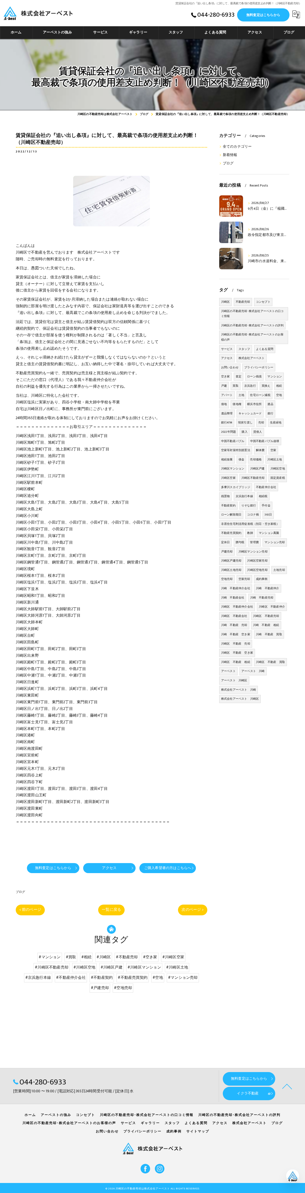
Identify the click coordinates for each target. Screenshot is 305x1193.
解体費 (260, 450)
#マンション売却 (183, 977)
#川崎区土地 (177, 967)
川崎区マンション (232, 468)
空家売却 (244, 579)
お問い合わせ (230, 367)
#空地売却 (123, 988)
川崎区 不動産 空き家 (237, 652)
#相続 (86, 957)
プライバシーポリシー (258, 367)
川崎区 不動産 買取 (270, 662)
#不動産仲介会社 (71, 977)
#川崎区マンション (144, 967)
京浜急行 (250, 385)
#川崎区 (104, 957)
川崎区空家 (228, 477)
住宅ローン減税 (260, 395)
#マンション (50, 957)
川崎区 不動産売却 (266, 616)
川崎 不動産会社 (232, 597)
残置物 (225, 496)
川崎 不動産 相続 (266, 625)
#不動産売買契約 (132, 977)
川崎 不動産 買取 (269, 634)
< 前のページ (30, 909)
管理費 (254, 542)
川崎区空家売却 (257, 560)
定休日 (225, 542)
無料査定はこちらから (263, 15)
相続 (279, 385)
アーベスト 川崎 (253, 671)
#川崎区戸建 (111, 967)
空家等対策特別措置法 (235, 450)
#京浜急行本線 (38, 977)
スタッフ (244, 349)
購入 (244, 431)
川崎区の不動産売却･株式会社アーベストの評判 (252, 325)
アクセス (227, 358)
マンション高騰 (269, 533)
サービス (227, 349)
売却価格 (256, 459)
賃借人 (257, 431)
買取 (235, 385)
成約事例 (262, 579)
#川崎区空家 (173, 957)
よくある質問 (264, 349)
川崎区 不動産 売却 (235, 643)
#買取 (71, 957)
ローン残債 (254, 376)
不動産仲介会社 (266, 487)
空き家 (225, 376)
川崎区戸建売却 (231, 560)
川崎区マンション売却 (253, 551)
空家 (273, 450)
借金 (241, 459)
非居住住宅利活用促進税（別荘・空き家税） (250, 523)
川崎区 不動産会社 (234, 616)
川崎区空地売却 (257, 570)
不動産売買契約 (231, 533)
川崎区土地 (274, 459)
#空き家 (150, 957)
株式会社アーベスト (252, 358)
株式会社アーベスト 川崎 (238, 689)
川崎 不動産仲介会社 (235, 588)
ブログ (20, 892)
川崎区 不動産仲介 (272, 606)
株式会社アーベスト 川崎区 (240, 698)
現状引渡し (245, 422)
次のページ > (192, 909)
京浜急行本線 (244, 496)
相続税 (263, 496)
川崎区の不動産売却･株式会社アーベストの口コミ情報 (252, 314)
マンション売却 (274, 542)
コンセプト (263, 301)
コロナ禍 (253, 514)
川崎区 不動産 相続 (235, 662)
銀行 (270, 413)
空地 (279, 395)
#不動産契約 (102, 977)
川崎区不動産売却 (253, 477)
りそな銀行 (248, 505)
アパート (227, 395)
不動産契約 (228, 505)
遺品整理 (227, 413)
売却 (261, 422)
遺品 (270, 404)
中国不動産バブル (232, 441)
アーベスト (228, 671)
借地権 (237, 404)
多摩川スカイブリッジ (235, 487)
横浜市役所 (254, 404)
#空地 (157, 977)
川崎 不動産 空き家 (235, 634)
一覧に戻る (111, 909)
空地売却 (227, 579)
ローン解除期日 (231, 514)
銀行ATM (226, 422)
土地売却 (279, 570)
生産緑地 (276, 422)
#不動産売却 (127, 957)
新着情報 (230, 155)
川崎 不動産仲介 (267, 588)
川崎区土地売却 (231, 570)
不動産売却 (243, 301)
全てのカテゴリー (237, 147)
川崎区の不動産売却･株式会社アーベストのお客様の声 (252, 337)
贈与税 (240, 542)
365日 (268, 514)
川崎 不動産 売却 (234, 625)
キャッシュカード (250, 413)
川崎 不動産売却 (262, 597)
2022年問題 (228, 431)
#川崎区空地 (84, 967)
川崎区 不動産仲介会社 (237, 606)
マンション (274, 376)
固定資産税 (277, 477)
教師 (250, 533)
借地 (224, 404)
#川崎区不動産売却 (51, 967)
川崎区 (225, 301)
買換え (266, 385)
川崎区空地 (277, 468)
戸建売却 (227, 551)
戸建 (224, 385)
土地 (241, 395)
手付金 (266, 505)
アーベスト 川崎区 (234, 680)
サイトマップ (197, 1131)
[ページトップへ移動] (287, 1086)
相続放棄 (227, 459)
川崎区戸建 (257, 468)
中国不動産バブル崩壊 (264, 441)
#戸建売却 (100, 988)
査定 (238, 376)
